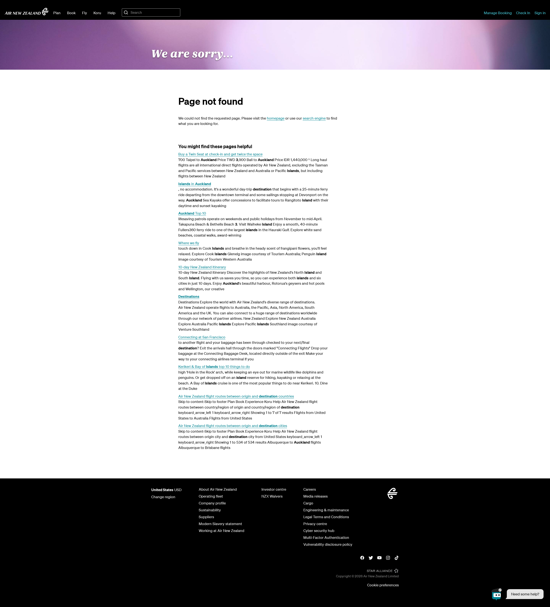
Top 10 (192, 213)
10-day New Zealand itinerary (202, 267)
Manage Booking (498, 13)
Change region (163, 497)
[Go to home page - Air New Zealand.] (26, 11)
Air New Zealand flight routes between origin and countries (236, 396)
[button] (517, 594)
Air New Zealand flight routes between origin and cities (232, 425)
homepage (275, 118)
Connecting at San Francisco (201, 337)
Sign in (540, 13)
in (194, 183)
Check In (523, 13)
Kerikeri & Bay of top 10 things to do (214, 366)
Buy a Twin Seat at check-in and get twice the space (220, 154)
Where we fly (188, 243)
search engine (314, 118)
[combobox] (151, 12)
